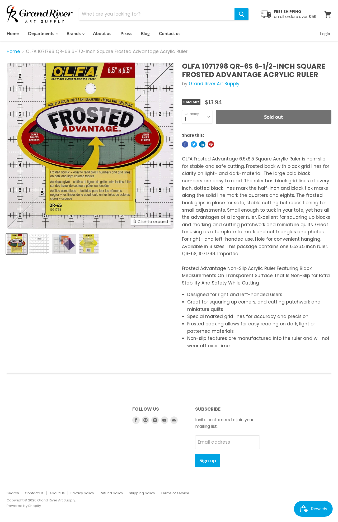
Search (13, 493)
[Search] (241, 14)
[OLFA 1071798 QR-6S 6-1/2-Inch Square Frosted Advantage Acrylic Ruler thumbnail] (16, 244)
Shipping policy (142, 493)
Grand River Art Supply (214, 83)
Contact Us (34, 493)
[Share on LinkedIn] (202, 144)
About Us (57, 493)
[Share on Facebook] (185, 144)
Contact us (169, 33)
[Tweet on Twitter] (194, 144)
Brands (74, 33)
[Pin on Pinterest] (211, 144)
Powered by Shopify (24, 505)
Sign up (207, 460)
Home (13, 33)
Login (325, 33)
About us (102, 33)
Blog (145, 33)
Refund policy (111, 493)
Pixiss (126, 33)
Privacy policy (82, 493)
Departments (41, 33)
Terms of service (175, 493)
